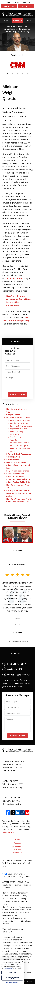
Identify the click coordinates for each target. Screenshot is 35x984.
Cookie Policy (9, 877)
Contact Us (17, 21)
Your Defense (15, 440)
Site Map (17, 849)
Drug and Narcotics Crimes (18, 417)
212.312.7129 (15, 767)
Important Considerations (21, 426)
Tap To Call (9, 6)
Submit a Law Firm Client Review (17, 641)
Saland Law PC (25, 973)
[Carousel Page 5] (27, 73)
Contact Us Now (17, 394)
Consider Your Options (19, 423)
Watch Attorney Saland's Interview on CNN (18, 516)
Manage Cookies (24, 877)
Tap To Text (26, 6)
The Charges (15, 437)
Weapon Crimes (13, 415)
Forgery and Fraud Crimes (17, 471)
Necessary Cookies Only (12, 978)
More (29, 21)
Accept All (12, 972)
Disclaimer (17, 843)
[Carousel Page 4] (22, 73)
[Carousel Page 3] (17, 73)
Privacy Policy (17, 846)
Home (6, 21)
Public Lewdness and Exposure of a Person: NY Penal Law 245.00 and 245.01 (18, 476)
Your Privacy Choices (16, 874)
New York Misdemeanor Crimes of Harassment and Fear (18, 465)
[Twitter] (12, 812)
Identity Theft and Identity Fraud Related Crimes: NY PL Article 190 (18, 493)
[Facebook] (8, 812)
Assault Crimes (12, 459)
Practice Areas (10, 404)
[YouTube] (27, 812)
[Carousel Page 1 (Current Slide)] (7, 73)
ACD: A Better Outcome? (20, 420)
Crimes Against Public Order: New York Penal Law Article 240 (18, 485)
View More (17, 551)
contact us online (13, 278)
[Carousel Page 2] (12, 73)
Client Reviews (17, 564)
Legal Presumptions (18, 429)
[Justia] (22, 812)
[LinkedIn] (17, 812)
